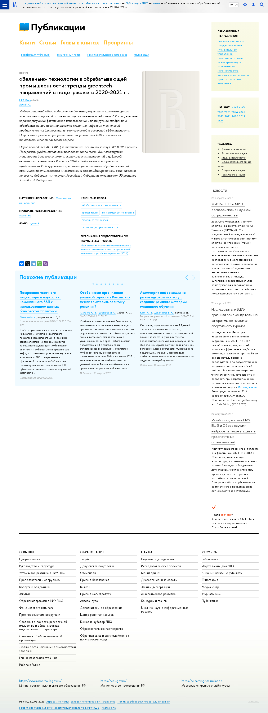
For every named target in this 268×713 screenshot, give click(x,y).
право (221, 79)
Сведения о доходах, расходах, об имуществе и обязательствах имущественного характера (43, 625)
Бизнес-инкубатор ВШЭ (96, 622)
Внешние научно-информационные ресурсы (164, 609)
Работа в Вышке (29, 665)
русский (34, 223)
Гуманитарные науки (234, 149)
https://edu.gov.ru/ (113, 681)
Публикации (58, 27)
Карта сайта (109, 707)
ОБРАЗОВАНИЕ (92, 552)
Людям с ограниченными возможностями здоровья (47, 649)
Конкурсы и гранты (154, 601)
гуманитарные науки (230, 58)
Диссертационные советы (159, 580)
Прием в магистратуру (95, 594)
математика (225, 75)
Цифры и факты (29, 559)
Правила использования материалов (107, 54)
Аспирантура (89, 601)
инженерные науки (229, 62)
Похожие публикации (48, 277)
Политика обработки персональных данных (143, 701)
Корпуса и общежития (34, 587)
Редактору (253, 700)
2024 (235, 112)
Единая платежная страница (38, 658)
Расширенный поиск (68, 54)
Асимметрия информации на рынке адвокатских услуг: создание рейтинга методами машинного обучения (163, 299)
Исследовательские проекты (161, 566)
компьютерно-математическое (228, 68)
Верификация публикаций (35, 54)
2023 (242, 112)
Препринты (118, 42)
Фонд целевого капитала (36, 608)
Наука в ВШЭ (141, 54)
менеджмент (241, 75)
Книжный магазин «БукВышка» (222, 573)
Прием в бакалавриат (94, 580)
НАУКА (147, 552)
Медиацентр (210, 587)
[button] (93, 284)
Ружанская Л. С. (107, 312)
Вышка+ (85, 587)
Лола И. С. (25, 104)
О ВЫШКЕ (27, 552)
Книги (27, 42)
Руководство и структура (36, 566)
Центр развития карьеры (97, 615)
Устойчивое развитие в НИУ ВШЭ (42, 573)
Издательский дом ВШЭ (218, 566)
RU (231, 4)
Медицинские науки (234, 157)
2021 (228, 116)
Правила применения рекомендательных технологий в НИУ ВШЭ (59, 707)
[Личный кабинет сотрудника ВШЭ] (253, 4)
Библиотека (210, 559)
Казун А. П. (146, 312)
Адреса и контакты (57, 701)
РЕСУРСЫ (210, 552)
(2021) (106, 249)
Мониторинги (150, 573)
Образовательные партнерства (101, 629)
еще (220, 120)
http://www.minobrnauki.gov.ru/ (40, 681)
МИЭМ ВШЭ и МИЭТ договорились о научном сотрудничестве (231, 209)
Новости (219, 191)
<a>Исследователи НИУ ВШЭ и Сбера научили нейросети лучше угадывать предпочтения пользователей (233, 431)
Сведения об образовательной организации (40, 638)
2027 (242, 107)
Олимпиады (88, 573)
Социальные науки (233, 170)
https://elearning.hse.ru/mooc (202, 681)
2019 (242, 116)
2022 (221, 116)
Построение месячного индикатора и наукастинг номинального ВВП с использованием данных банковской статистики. (40, 301)
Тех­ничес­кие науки (233, 174)
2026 (220, 112)
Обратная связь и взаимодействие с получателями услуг (104, 637)
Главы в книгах (80, 42)
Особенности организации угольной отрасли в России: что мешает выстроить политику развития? (105, 299)
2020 (235, 116)
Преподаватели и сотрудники (40, 580)
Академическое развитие (158, 594)
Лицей (84, 559)
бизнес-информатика (231, 41)
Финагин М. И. (28, 317)
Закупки (24, 594)
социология (233, 79)
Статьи (47, 42)
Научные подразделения (157, 559)
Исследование (247, 387)
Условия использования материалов (93, 701)
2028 (235, 107)
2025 (227, 112)
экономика (224, 83)
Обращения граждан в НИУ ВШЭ (41, 601)
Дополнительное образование (101, 608)
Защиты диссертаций (155, 587)
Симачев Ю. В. (88, 312)
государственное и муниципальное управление (230, 49)
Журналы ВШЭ (212, 594)
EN (236, 4)
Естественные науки (234, 153)
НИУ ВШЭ (25, 99)
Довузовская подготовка (97, 566)
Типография (210, 580)
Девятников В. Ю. (164, 312)
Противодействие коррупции (39, 615)
